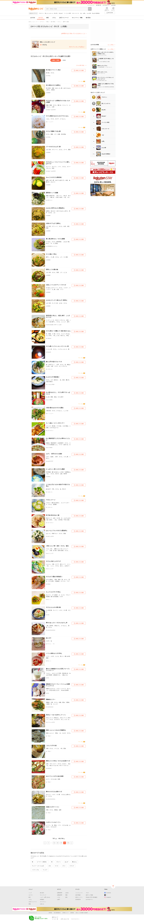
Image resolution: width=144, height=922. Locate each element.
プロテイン (41, 13)
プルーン (58, 861)
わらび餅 (89, 13)
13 (61, 842)
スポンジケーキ (75, 13)
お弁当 (66, 892)
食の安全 (88, 17)
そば (81, 13)
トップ (30, 892)
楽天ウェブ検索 (89, 895)
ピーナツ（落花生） (42, 861)
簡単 (66, 895)
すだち (59, 21)
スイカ (56, 865)
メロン (64, 865)
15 (68, 842)
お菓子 (58, 899)
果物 (47, 21)
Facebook (108, 892)
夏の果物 (53, 21)
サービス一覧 (55, 919)
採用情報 (72, 912)
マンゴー (45, 869)
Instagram (108, 897)
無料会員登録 (110, 12)
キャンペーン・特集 (77, 17)
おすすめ (32, 17)
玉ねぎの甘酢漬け (96, 13)
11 (54, 842)
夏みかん (74, 861)
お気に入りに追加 (80, 70)
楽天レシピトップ (33, 21)
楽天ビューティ (79, 897)
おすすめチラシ (106, 5)
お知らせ (42, 904)
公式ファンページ (63, 17)
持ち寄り (56, 13)
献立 (47, 17)
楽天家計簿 (98, 5)
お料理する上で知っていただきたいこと (73, 33)
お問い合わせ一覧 (65, 919)
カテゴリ (40, 17)
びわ (50, 865)
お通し (84, 13)
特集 (30, 904)
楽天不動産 (78, 895)
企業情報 (50, 912)
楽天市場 (113, 5)
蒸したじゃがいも (49, 13)
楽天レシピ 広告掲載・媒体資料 (82, 912)
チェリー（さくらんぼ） (38, 865)
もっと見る (111, 44)
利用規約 (42, 899)
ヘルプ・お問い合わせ (45, 897)
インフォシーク (90, 5)
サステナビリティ (75, 919)
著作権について (65, 912)
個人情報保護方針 (57, 912)
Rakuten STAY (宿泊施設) (91, 897)
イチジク (71, 865)
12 (57, 842)
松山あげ (61, 13)
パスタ (58, 897)
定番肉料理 (59, 892)
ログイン (113, 10)
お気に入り (107, 10)
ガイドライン (43, 901)
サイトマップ (43, 895)
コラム (54, 17)
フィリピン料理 (67, 13)
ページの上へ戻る (113, 886)
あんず (66, 861)
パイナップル (35, 869)
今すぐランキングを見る (76, 47)
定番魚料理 (59, 895)
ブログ (87, 892)
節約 (66, 897)
